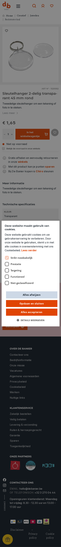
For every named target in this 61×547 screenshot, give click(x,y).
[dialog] (30, 273)
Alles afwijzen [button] (32, 294)
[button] (30, 320)
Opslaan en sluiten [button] (32, 303)
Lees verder (29, 250)
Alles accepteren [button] (31, 312)
